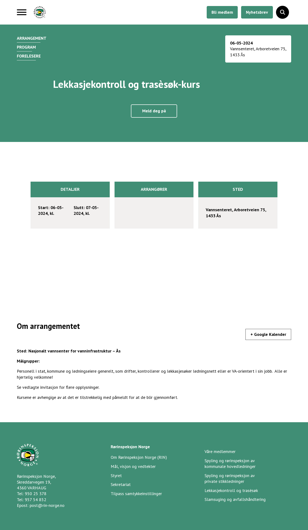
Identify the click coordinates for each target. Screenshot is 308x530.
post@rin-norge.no (47, 505)
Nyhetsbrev (257, 12)
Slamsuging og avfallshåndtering (235, 499)
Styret (116, 475)
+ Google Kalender (268, 334)
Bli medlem (222, 12)
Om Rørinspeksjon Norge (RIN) (139, 457)
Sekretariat (121, 484)
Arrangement (31, 38)
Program (26, 47)
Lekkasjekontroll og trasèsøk (231, 490)
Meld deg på (154, 111)
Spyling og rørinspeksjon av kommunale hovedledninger (230, 463)
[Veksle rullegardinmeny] (282, 12)
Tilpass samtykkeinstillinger (136, 493)
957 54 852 (35, 499)
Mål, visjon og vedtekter (133, 466)
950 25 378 (35, 493)
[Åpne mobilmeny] (21, 14)
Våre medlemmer (220, 451)
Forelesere (29, 56)
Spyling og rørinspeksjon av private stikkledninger (230, 478)
